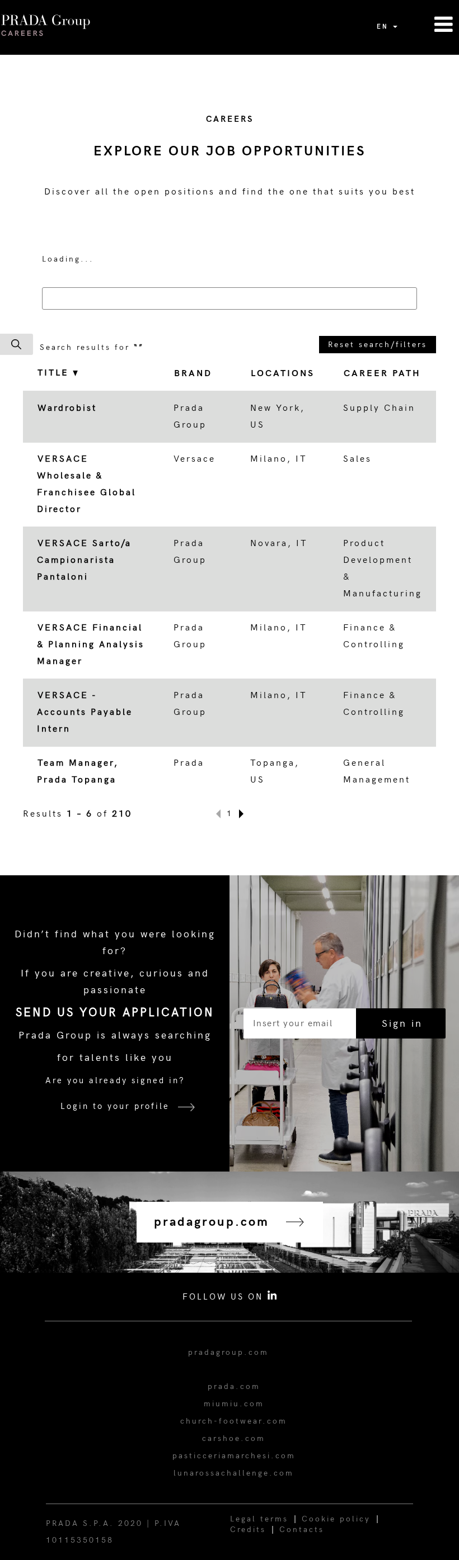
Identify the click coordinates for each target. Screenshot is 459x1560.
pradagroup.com (228, 1352)
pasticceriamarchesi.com (234, 1456)
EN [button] (384, 26)
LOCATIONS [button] (283, 373)
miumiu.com (234, 1404)
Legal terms (259, 1519)
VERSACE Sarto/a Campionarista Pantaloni (84, 560)
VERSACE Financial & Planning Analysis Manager (90, 645)
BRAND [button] (193, 373)
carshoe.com (233, 1438)
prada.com (234, 1386)
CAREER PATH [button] (382, 373)
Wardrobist (67, 408)
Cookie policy (336, 1519)
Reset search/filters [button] (377, 344)
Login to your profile (115, 1106)
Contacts (301, 1529)
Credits (248, 1529)
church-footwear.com (233, 1421)
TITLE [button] (55, 373)
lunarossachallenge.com (234, 1473)
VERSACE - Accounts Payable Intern (85, 712)
